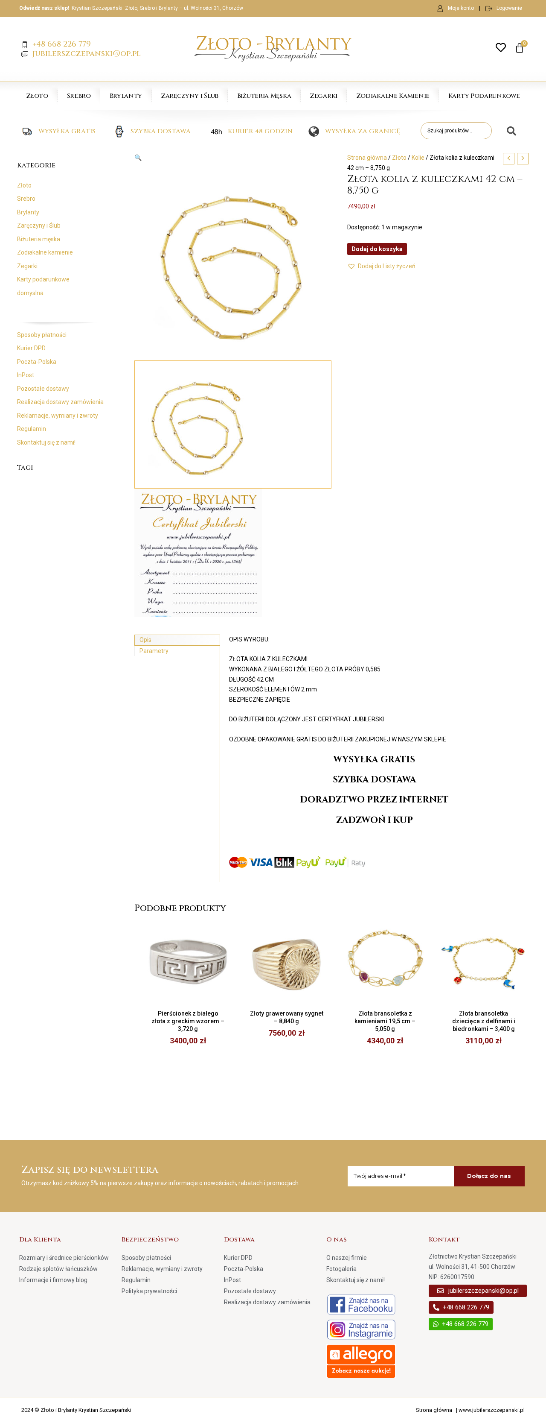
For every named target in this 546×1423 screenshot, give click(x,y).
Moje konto (461, 8)
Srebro (79, 95)
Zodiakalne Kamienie (393, 95)
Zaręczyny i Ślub (189, 95)
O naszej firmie (346, 1257)
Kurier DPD (31, 348)
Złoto (37, 95)
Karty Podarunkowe (484, 95)
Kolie (418, 157)
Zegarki (323, 95)
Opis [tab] (145, 639)
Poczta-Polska (36, 361)
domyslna (30, 293)
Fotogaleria (341, 1268)
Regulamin (31, 428)
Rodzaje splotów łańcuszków (58, 1268)
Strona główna (367, 157)
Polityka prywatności (149, 1291)
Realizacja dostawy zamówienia (60, 401)
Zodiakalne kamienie (45, 252)
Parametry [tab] (153, 650)
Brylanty (126, 95)
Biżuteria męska (38, 239)
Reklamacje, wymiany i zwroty (57, 415)
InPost (25, 375)
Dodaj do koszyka (377, 249)
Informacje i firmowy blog (53, 1280)
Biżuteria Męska (264, 95)
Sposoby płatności (42, 334)
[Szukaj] (508, 131)
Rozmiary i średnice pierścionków (64, 1257)
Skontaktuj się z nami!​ (46, 442)
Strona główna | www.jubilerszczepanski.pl (470, 1410)
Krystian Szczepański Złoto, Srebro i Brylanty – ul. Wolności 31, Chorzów (157, 8)
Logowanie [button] (509, 8)
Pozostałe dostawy (43, 388)
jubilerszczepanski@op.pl (86, 53)
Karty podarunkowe (43, 279)
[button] (232, 158)
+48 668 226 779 (61, 44)
